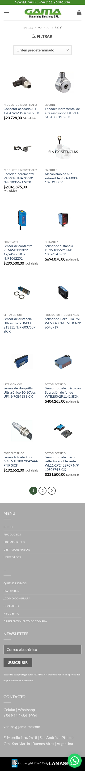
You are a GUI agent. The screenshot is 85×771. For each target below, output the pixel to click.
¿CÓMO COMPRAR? (17, 598)
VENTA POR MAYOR (17, 549)
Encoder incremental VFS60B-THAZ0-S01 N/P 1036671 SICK (19, 178)
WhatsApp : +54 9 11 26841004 (44, 2)
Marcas (44, 28)
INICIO (8, 527)
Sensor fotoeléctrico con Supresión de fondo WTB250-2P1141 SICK (63, 392)
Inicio (28, 28)
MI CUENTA (11, 613)
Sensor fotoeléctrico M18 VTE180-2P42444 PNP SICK (21, 461)
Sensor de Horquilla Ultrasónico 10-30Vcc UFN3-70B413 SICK (20, 392)
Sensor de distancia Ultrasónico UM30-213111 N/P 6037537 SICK (19, 325)
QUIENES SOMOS (15, 583)
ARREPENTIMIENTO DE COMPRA (25, 621)
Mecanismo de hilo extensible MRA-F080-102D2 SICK (61, 178)
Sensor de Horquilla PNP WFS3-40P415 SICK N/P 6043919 (63, 323)
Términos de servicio (23, 680)
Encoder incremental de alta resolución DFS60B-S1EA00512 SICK (63, 113)
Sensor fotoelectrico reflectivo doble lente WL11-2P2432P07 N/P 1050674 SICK (62, 463)
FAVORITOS (11, 591)
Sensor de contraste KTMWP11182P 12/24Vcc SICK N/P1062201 (18, 252)
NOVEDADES (12, 557)
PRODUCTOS (12, 534)
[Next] (52, 491)
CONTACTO (11, 606)
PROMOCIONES (14, 542)
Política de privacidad (69, 674)
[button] (6, 12)
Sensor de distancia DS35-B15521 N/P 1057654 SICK (59, 250)
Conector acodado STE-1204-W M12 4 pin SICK (21, 111)
